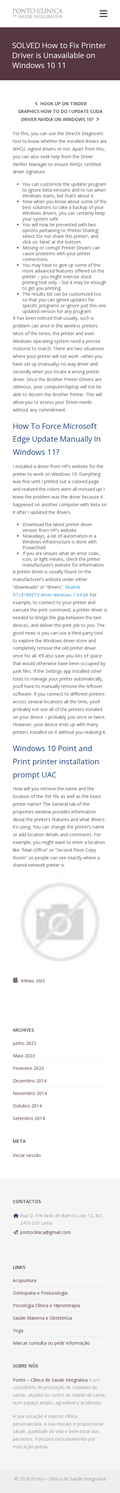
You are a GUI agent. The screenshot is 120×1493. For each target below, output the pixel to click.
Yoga (18, 1330)
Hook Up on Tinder (63, 103)
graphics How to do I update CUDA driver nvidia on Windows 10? (60, 115)
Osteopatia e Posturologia (40, 1293)
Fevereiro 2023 (28, 1068)
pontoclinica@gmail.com (45, 1232)
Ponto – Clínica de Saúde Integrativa (50, 1380)
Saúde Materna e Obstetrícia (42, 1318)
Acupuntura (24, 1280)
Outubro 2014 (27, 1106)
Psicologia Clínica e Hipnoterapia (46, 1305)
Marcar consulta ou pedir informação (51, 1343)
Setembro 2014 (29, 1118)
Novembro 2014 (30, 1093)
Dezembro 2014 (29, 1081)
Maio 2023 (24, 1056)
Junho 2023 (24, 1043)
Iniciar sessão (27, 1155)
